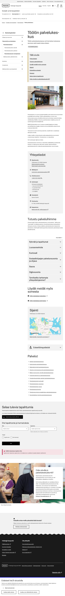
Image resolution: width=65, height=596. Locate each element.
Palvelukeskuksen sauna (36, 386)
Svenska (44, 5)
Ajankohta (32, 426)
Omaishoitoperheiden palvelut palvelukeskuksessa (42, 378)
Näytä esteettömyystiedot (38, 164)
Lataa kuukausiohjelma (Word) (14, 417)
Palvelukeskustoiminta (35, 389)
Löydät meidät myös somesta (38, 64)
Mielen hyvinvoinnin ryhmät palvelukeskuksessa (41, 372)
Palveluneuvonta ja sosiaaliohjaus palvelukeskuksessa (43, 392)
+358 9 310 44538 (37, 178)
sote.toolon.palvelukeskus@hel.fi (41, 172)
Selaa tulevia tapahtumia (36, 76)
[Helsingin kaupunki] (5, 565)
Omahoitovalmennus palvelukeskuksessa (40, 375)
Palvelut (32, 73)
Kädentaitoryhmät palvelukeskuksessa (39, 367)
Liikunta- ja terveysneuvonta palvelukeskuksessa (42, 370)
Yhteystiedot (33, 59)
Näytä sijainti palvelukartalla (38, 166)
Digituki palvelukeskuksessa (37, 361)
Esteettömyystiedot (35, 70)
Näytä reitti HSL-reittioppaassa (40, 209)
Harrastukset (16, 437)
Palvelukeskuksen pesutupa (36, 384)
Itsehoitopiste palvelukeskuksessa (38, 364)
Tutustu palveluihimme (36, 61)
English (49, 5)
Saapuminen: (35, 207)
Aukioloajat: (35, 182)
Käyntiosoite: (35, 160)
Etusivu (3, 22)
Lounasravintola (36, 247)
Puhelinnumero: (36, 176)
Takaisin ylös (56, 573)
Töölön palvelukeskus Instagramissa (39, 300)
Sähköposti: (35, 169)
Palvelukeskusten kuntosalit (36, 381)
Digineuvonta (34, 272)
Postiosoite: (35, 201)
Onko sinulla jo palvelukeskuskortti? (40, 79)
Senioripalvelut (20, 22)
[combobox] (15, 428)
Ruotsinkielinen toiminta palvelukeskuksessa (41, 395)
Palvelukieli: (35, 195)
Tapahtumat (7, 437)
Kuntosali (33, 253)
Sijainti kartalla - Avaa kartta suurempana (39, 337)
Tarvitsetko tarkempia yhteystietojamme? (38, 278)
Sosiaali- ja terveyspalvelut (11, 22)
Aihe (3, 426)
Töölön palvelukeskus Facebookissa (39, 296)
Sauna (32, 266)
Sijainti (32, 67)
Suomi (40, 5)
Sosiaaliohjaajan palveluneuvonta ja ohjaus (43, 259)
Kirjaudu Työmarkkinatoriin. (43, 496)
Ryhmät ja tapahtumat (38, 242)
